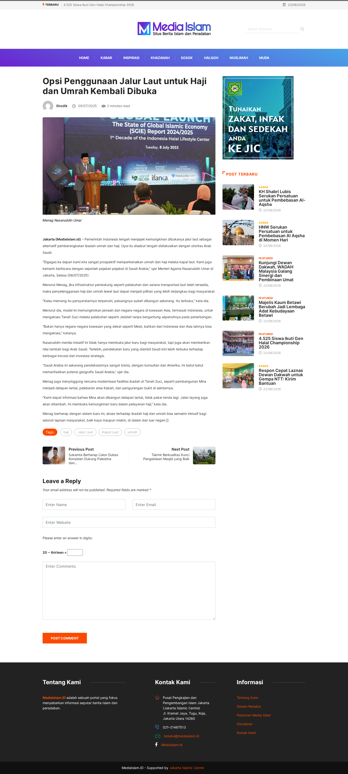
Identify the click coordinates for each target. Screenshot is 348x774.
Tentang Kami (247, 698)
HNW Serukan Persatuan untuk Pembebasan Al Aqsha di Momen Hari (282, 233)
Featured (266, 258)
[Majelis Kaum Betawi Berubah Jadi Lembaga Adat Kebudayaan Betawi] (238, 307)
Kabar (106, 58)
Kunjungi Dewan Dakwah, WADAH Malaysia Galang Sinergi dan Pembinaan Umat (276, 271)
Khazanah (160, 58)
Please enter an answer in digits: (68, 538)
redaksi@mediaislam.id (181, 736)
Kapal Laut (110, 432)
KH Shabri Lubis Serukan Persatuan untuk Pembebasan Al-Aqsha (282, 198)
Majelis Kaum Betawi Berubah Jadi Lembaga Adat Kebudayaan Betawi (282, 309)
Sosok (187, 58)
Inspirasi (131, 58)
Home (84, 58)
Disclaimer (245, 724)
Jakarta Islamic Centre (186, 768)
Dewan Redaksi (249, 706)
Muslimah (239, 58)
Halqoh (211, 58)
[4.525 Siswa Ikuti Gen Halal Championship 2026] (238, 343)
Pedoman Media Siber (254, 715)
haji (66, 432)
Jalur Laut (85, 432)
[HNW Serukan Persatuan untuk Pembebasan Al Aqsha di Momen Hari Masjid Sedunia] (238, 232)
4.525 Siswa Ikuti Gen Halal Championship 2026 (98, 5)
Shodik (61, 106)
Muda (264, 58)
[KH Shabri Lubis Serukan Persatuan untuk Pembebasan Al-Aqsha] (238, 196)
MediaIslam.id (172, 745)
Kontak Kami (246, 733)
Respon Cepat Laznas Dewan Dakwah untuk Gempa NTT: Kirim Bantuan (281, 377)
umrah (132, 432)
